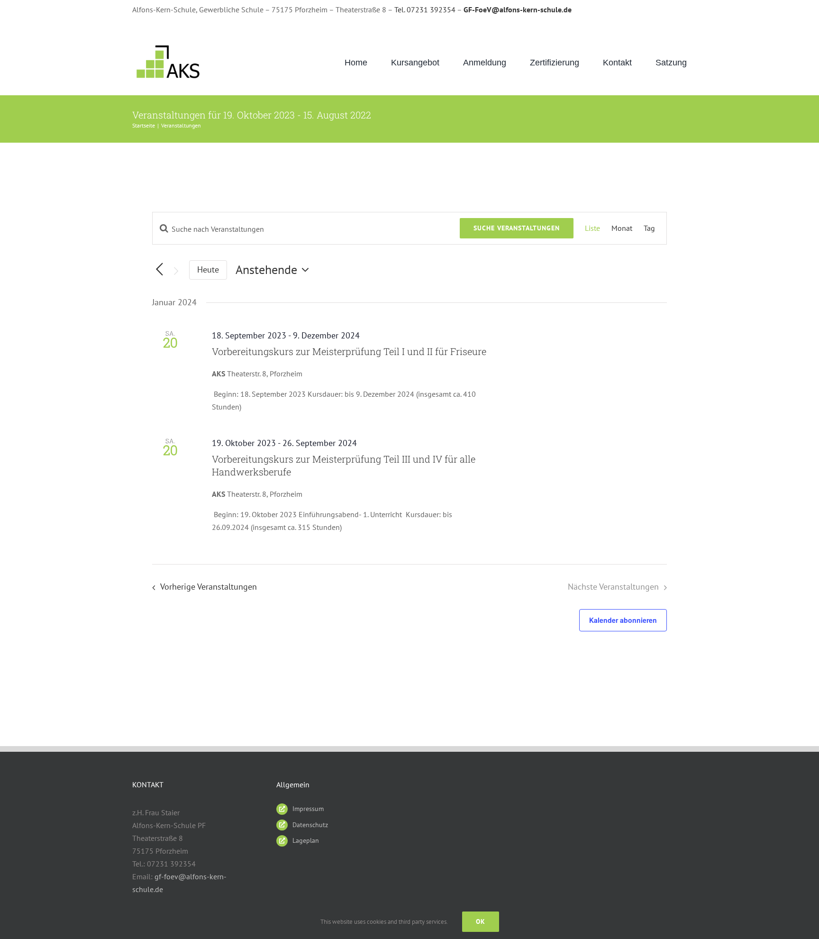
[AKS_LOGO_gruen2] (169, 45)
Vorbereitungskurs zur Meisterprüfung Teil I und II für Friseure (349, 351)
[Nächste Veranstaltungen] (176, 271)
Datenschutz (310, 824)
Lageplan (305, 840)
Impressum (308, 808)
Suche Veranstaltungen (516, 228)
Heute (208, 269)
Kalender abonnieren (623, 620)
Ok (480, 921)
